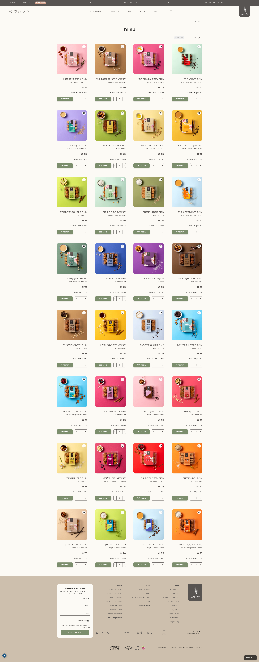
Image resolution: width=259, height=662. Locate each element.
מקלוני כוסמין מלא (144, 589)
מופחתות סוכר (174, 618)
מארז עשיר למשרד (116, 606)
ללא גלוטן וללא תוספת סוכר (170, 597)
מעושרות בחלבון (174, 614)
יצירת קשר (13, 2)
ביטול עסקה (172, 647)
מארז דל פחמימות (116, 610)
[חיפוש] (28, 11)
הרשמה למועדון (40, 2)
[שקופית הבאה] (90, 3)
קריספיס (147, 593)
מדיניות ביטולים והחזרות (186, 647)
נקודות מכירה (26, 2)
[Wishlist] (23, 11)
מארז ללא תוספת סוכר (114, 589)
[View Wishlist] (15, 11)
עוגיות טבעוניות (174, 622)
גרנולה (148, 601)
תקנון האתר (199, 647)
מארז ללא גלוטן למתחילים (113, 593)
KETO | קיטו (175, 610)
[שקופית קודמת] (168, 3)
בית (199, 21)
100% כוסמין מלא (173, 601)
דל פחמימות (175, 606)
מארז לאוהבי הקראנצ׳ (115, 614)
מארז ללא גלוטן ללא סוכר (113, 601)
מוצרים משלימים (144, 606)
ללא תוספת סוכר (173, 589)
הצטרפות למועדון (74, 632)
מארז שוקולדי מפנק (115, 597)
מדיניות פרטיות (162, 647)
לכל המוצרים (179, 37)
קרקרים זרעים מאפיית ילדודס (141, 597)
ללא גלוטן (176, 593)
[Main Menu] (170, 11)
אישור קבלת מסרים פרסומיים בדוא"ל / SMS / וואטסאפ (74, 626)
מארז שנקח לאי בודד (115, 618)
